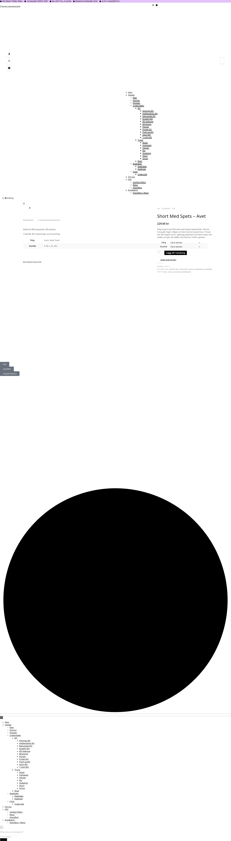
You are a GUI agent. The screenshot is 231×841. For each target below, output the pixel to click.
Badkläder (137, 163)
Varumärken (166, 208)
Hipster (145, 148)
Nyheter (136, 103)
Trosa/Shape (183, 269)
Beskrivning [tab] (28, 220)
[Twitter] (9, 61)
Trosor (191, 269)
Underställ (142, 174)
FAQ (130, 179)
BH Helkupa (147, 121)
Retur (135, 185)
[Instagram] (9, 356)
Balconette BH (148, 116)
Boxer (145, 142)
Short (145, 155)
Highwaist (146, 145)
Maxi (176, 269)
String (145, 158)
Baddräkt (142, 169)
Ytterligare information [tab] (49, 220)
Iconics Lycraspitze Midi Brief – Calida (181, 321)
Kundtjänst (133, 190)
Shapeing (146, 153)
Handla (131, 95)
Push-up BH (147, 132)
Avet (174, 208)
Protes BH (147, 129)
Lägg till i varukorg (175, 253)
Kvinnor (136, 100)
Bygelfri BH (147, 118)
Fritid (135, 171)
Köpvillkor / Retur (141, 192)
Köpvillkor (137, 187)
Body (140, 161)
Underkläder (138, 105)
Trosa (140, 140)
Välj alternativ (33, 329)
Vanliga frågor (139, 182)
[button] (5, 198)
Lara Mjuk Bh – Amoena (33, 321)
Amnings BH (148, 111)
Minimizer (146, 124)
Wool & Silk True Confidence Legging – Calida (137, 321)
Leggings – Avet (78, 321)
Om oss (131, 177)
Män (135, 97)
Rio (143, 150)
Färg (164, 242)
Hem (130, 92)
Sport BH (146, 134)
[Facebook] (9, 54)
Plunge (145, 126)
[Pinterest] (9, 68)
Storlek (163, 246)
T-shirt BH (147, 137)
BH (139, 108)
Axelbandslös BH (150, 113)
